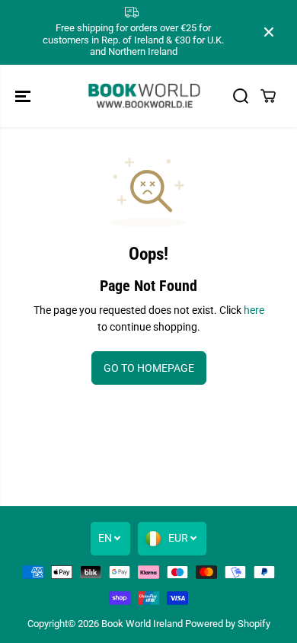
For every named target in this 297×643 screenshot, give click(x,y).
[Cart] (268, 96)
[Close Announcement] (269, 32)
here (254, 310)
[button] (24, 96)
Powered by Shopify (227, 623)
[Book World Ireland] (145, 96)
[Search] (240, 96)
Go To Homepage (149, 368)
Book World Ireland (142, 623)
